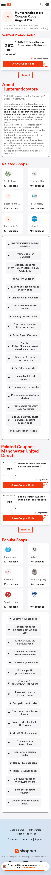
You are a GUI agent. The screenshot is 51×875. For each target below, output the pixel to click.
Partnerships (34, 830)
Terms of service (42, 857)
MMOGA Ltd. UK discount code (25, 642)
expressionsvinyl (13, 203)
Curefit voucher (25, 279)
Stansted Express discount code (25, 358)
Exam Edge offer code (25, 335)
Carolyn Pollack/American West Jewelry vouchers (25, 346)
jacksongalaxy (38, 579)
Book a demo (17, 830)
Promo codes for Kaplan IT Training (25, 723)
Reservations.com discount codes (25, 694)
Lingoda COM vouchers (25, 297)
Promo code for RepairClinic (25, 742)
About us (13, 839)
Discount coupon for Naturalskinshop (25, 326)
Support (39, 839)
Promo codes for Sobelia (25, 387)
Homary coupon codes (25, 316)
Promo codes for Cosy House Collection (25, 407)
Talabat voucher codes (25, 771)
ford (32, 602)
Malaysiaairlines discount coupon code (25, 288)
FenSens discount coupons (25, 791)
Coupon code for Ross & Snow (25, 802)
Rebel (33, 557)
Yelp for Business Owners (18, 602)
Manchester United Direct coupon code (25, 653)
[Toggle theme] (47, 4)
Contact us (26, 839)
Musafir (34, 226)
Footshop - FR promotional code (25, 672)
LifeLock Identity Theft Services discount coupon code (25, 420)
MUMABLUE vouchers (25, 733)
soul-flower (10, 181)
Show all (25, 75)
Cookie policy (28, 868)
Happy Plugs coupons (25, 763)
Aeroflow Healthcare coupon (25, 307)
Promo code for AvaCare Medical (25, 396)
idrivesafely (36, 203)
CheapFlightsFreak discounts (25, 377)
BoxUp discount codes (25, 703)
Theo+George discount (25, 662)
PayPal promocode (25, 368)
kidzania (8, 579)
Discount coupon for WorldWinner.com (25, 780)
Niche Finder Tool (27, 833)
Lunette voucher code (25, 619)
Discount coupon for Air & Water (25, 712)
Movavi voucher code (25, 431)
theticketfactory (39, 181)
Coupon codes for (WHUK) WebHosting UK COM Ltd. (25, 268)
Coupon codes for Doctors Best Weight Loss (25, 629)
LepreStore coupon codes (25, 753)
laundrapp (10, 557)
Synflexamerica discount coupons (25, 244)
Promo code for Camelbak (25, 255)
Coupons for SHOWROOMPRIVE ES (25, 683)
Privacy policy (27, 857)
